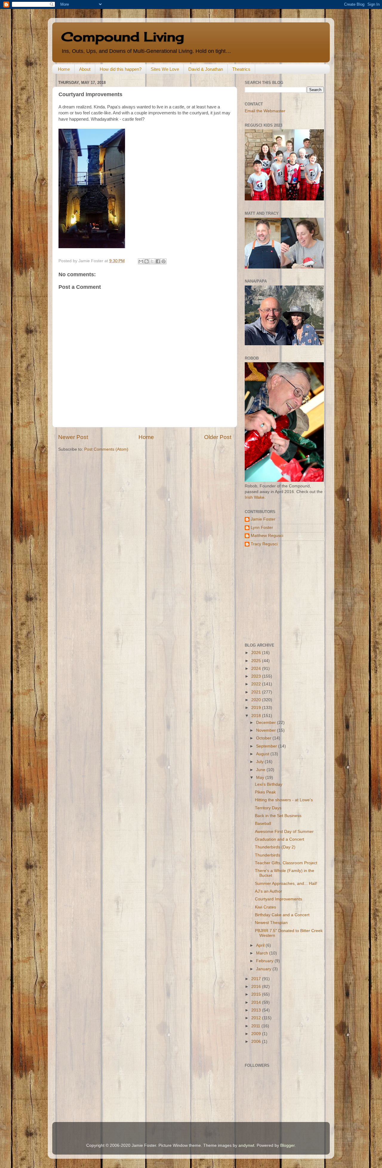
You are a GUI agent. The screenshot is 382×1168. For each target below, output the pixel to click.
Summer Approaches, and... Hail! (286, 883)
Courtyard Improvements (278, 899)
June (261, 770)
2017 (256, 979)
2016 (256, 986)
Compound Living (122, 36)
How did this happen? (120, 69)
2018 (256, 715)
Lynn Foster (262, 527)
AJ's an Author (268, 891)
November (266, 730)
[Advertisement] (282, 595)
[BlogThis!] (147, 261)
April (261, 945)
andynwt (246, 1145)
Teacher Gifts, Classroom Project (286, 863)
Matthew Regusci (267, 535)
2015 (256, 994)
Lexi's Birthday (268, 784)
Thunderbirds (267, 855)
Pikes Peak (265, 792)
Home (64, 69)
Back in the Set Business (278, 816)
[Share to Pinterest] (164, 261)
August (263, 754)
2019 (256, 707)
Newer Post (73, 437)
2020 (256, 700)
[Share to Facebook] (158, 261)
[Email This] (141, 261)
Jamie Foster (263, 519)
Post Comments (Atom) (106, 449)
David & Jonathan (205, 69)
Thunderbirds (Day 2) (275, 847)
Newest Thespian (271, 922)
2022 (256, 684)
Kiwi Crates (265, 907)
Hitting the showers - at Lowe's (284, 800)
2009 (256, 1034)
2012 (256, 1018)
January (264, 969)
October (264, 738)
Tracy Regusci (264, 544)
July (260, 761)
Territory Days (268, 808)
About (84, 69)
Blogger (287, 1145)
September (267, 746)
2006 (256, 1041)
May (260, 777)
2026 (256, 652)
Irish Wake (254, 497)
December (266, 722)
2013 (256, 1010)
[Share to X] (152, 261)
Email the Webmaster (265, 111)
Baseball (263, 823)
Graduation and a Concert (279, 839)
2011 (256, 1026)
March (262, 953)
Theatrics (241, 69)
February (265, 961)
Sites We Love (165, 69)
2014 (256, 1002)
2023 (256, 676)
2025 (256, 661)
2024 (256, 668)
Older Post (217, 437)
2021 (256, 692)
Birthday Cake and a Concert (282, 915)
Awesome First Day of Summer (284, 831)
